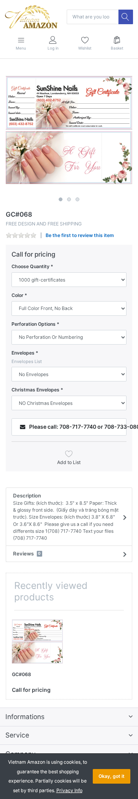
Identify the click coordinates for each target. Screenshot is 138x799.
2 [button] (69, 199)
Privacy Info (69, 790)
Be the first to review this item (80, 235)
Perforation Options (34, 324)
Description (65, 516)
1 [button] (60, 199)
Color (17, 295)
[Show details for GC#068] (37, 641)
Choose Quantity (30, 266)
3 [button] (77, 199)
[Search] (125, 17)
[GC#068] (69, 130)
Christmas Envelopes (35, 390)
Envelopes (23, 353)
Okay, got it (112, 776)
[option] (69, 130)
